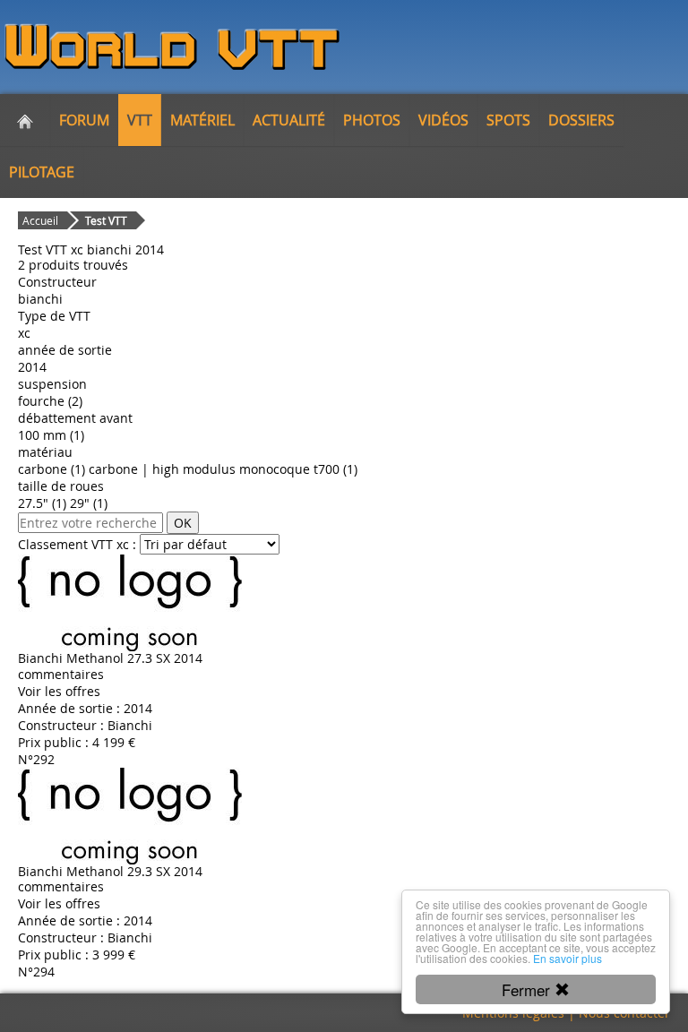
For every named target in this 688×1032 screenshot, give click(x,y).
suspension (52, 383)
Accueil (40, 220)
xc (24, 332)
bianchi (40, 298)
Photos (371, 120)
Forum (84, 120)
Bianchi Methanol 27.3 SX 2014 (110, 657)
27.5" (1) (42, 503)
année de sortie (65, 349)
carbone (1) (51, 468)
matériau (45, 451)
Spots (508, 120)
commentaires (61, 674)
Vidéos (443, 120)
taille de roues (61, 485)
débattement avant (75, 417)
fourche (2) (50, 400)
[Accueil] (25, 120)
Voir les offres (59, 691)
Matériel (202, 120)
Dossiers (581, 120)
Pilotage (41, 172)
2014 (32, 366)
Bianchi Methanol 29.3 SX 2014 (110, 871)
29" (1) (89, 503)
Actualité (289, 120)
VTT (139, 120)
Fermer (528, 989)
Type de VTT (54, 315)
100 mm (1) (51, 434)
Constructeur (57, 281)
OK (183, 522)
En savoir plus (567, 958)
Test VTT (106, 220)
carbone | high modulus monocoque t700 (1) (223, 468)
